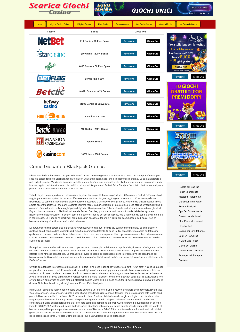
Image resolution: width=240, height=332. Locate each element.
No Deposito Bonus (188, 24)
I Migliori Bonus (84, 24)
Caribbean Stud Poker (190, 201)
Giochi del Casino (188, 245)
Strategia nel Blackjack (190, 255)
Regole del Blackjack (189, 186)
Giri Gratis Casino (144, 24)
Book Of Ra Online (188, 235)
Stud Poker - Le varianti (191, 221)
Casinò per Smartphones (192, 230)
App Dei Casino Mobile (190, 211)
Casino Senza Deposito (191, 250)
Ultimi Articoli (185, 226)
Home (39, 24)
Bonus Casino (122, 24)
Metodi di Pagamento (190, 196)
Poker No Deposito (188, 191)
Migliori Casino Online (60, 24)
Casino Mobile (165, 24)
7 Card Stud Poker (188, 240)
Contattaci (184, 260)
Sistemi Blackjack (188, 206)
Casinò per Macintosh (190, 216)
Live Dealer (103, 24)
